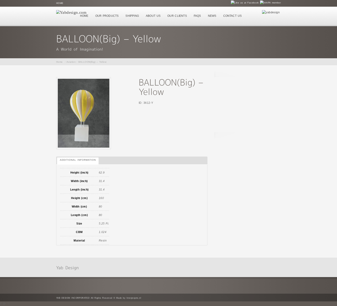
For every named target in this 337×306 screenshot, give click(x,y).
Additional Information (78, 160)
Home (60, 3)
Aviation (71, 62)
